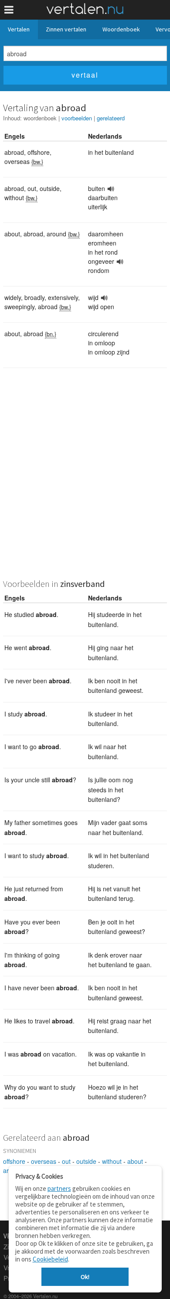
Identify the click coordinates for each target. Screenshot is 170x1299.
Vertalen (19, 29)
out (66, 1161)
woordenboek (40, 118)
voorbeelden (76, 118)
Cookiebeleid (50, 1259)
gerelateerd (111, 118)
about (135, 1161)
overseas (43, 1161)
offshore (14, 1161)
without (112, 1161)
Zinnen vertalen (66, 29)
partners (59, 1188)
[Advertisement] (85, 479)
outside (86, 1161)
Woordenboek (121, 29)
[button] (9, 10)
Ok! (85, 1277)
